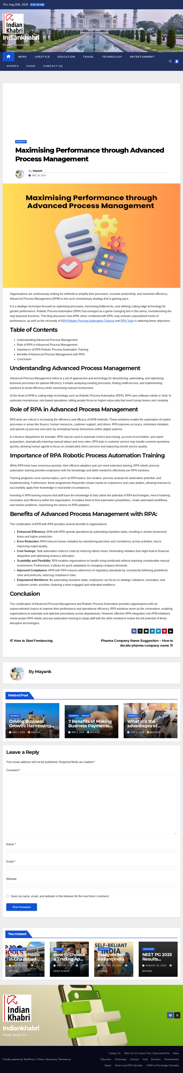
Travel (88, 56)
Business (21, 142)
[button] (170, 61)
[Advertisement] (91, 108)
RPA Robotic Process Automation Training (87, 320)
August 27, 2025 (112, 965)
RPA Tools (127, 320)
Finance (86, 716)
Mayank (37, 170)
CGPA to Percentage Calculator (162, 1065)
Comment (13, 770)
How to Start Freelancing (33, 641)
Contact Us (53, 66)
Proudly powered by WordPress (19, 1059)
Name (11, 844)
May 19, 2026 (65, 965)
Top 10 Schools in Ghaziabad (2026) (24, 959)
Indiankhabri (21, 37)
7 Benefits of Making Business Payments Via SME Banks (90, 726)
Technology (112, 56)
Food (30, 66)
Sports (13, 66)
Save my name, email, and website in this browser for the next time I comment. (60, 896)
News (22, 56)
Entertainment (142, 56)
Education (66, 56)
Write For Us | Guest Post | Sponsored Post (147, 1053)
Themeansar (64, 1059)
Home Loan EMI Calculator (129, 1065)
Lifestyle (42, 56)
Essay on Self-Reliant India (112, 957)
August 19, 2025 (156, 965)
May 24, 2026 (20, 965)
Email (10, 861)
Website (11, 878)
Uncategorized (17, 949)
